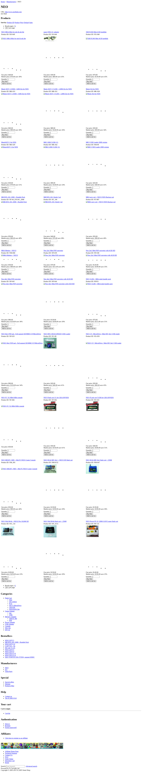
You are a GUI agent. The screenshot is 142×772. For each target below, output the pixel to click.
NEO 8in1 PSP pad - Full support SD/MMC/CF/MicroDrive (21, 334)
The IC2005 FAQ (11, 698)
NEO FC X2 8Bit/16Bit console (11, 397)
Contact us (8, 696)
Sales (31, 22)
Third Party (8, 671)
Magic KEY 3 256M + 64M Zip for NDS (15, 89)
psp (10, 613)
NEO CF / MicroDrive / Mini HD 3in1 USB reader (103, 334)
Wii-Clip (8, 628)
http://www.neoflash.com (13, 12)
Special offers (9, 682)
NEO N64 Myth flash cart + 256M (55, 521)
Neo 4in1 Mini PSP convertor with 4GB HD (58, 279)
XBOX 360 (13, 618)
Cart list (7, 713)
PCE (10, 604)
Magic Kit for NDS (92, 89)
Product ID (10, 22)
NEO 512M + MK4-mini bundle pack (98, 279)
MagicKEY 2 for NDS (8, 142)
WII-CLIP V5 (9, 650)
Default (26, 22)
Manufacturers (11, 2)
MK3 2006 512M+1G (51, 142)
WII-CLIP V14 (10, 644)
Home (3, 2)
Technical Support (11, 753)
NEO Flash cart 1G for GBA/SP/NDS (56, 397)
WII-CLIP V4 (9, 651)
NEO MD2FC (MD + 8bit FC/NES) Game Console (18, 460)
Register (7, 726)
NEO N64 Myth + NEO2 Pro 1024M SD (15, 521)
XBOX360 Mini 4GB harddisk (96, 32)
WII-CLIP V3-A (10, 653)
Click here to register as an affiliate (16, 738)
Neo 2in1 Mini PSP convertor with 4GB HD (100, 250)
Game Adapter (10, 611)
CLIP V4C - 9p (10, 646)
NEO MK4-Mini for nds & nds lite (12, 32)
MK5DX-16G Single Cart (52, 197)
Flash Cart (8, 598)
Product (17, 22)
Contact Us (8, 755)
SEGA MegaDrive (15, 605)
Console (7, 626)
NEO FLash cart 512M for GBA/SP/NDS (100, 397)
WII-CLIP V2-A (10, 655)
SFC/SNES (13, 602)
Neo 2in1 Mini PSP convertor (53, 250)
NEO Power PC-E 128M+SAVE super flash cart (102, 521)
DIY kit (7, 630)
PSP (10, 620)
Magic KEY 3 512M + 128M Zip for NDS (58, 89)
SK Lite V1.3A (10, 648)
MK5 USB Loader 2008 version (96, 142)
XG (6, 669)
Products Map (9, 686)
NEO (7, 668)
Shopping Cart (10, 761)
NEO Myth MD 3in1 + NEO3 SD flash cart (58, 460)
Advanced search (31, 766)
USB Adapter (9, 624)
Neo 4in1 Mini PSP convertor (11, 279)
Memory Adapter (10, 617)
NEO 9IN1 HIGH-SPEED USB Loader (57, 334)
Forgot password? (11, 727)
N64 (10, 600)
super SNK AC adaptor (51, 32)
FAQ (6, 757)
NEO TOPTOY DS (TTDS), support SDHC (20, 657)
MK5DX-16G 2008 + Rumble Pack (13, 197)
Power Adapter (10, 622)
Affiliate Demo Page (12, 751)
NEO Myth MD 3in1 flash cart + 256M (99, 460)
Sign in (7, 724)
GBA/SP (12, 607)
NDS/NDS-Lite (14, 609)
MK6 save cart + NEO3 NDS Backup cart (100, 197)
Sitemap (7, 684)
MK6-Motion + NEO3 (8, 250)
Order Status (9, 759)
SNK (11, 615)
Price (21, 22)
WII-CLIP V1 (9, 640)
